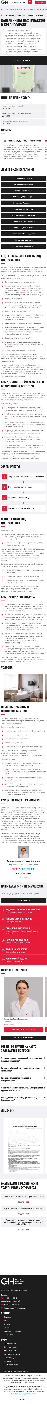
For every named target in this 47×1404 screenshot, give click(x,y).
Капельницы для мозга (24, 240)
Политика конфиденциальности (16, 1371)
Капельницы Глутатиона (23, 228)
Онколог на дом (10, 1358)
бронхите (24, 290)
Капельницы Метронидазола (23, 234)
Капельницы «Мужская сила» (23, 215)
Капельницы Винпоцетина (23, 178)
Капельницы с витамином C (24, 209)
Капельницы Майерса (23, 190)
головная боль (10, 743)
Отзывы (7, 1324)
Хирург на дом (9, 1361)
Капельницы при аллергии (23, 197)
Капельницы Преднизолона (23, 203)
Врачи (6, 1320)
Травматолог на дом (11, 1365)
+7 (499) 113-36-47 (19, 2)
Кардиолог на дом (10, 1347)
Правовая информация (12, 1331)
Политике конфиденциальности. (23, 1394)
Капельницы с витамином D (23, 221)
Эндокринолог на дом (12, 1354)
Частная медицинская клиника (18, 9)
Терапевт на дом (10, 1343)
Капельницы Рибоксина (23, 184)
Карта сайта (8, 1335)
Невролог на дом (10, 1350)
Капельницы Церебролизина (23, 246)
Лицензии (7, 1317)
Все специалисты (23, 1038)
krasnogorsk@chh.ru (11, 1304)
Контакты (7, 1328)
